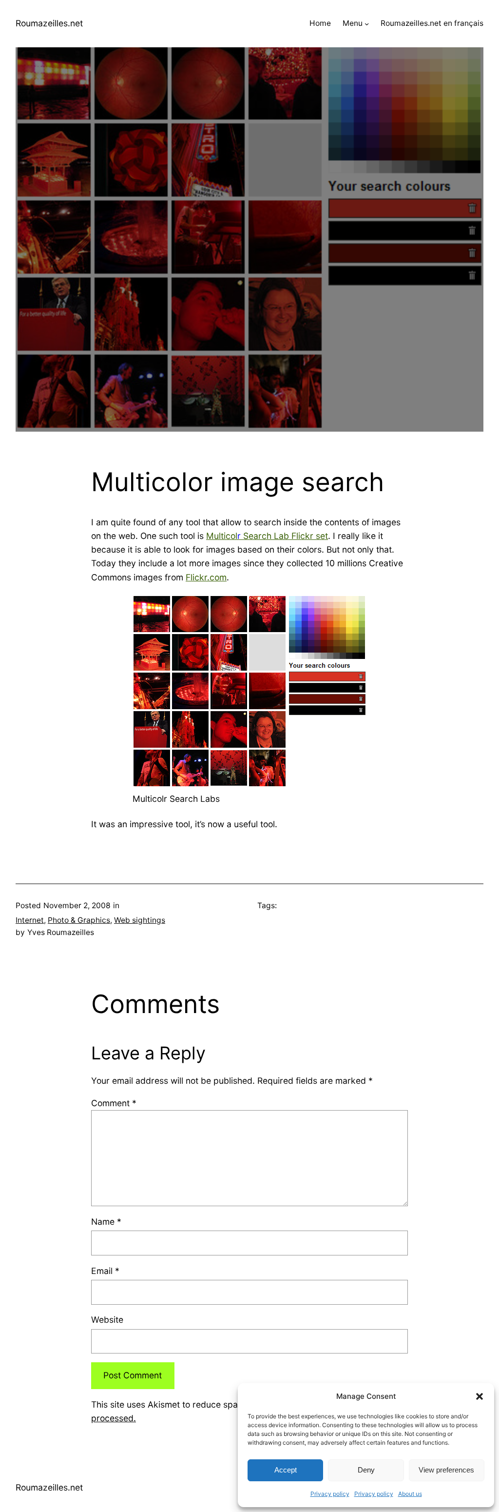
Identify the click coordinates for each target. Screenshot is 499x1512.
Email (105, 1271)
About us (410, 1493)
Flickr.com (206, 577)
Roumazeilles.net (49, 23)
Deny (366, 1470)
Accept (285, 1470)
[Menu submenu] (367, 23)
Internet (30, 920)
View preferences (446, 1470)
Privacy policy (329, 1493)
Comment (113, 1103)
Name (106, 1221)
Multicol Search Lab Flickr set (267, 536)
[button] (479, 1396)
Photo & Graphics (79, 920)
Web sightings (139, 920)
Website (107, 1319)
